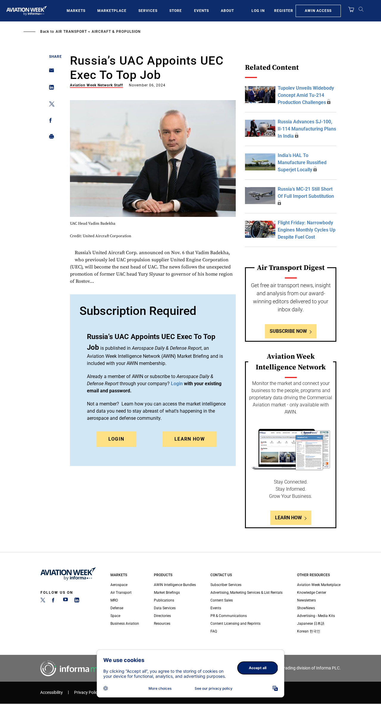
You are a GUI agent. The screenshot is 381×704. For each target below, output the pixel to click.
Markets (76, 11)
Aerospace (118, 585)
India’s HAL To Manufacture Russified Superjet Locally (302, 162)
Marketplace (112, 11)
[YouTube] (65, 601)
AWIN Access (318, 11)
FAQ (213, 631)
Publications (164, 600)
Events (201, 11)
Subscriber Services (225, 585)
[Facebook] (54, 601)
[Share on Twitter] (50, 105)
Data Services (165, 608)
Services (147, 11)
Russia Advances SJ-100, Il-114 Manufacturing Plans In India (307, 129)
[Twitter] (42, 601)
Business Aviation (124, 623)
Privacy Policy (87, 692)
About (227, 11)
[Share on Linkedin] (50, 88)
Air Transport (71, 31)
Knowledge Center (311, 592)
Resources (162, 623)
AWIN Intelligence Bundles (175, 585)
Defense (116, 608)
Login (116, 439)
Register (283, 11)
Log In (258, 11)
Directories (162, 616)
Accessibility (51, 692)
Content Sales (221, 600)
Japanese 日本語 (310, 623)
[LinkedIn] (76, 601)
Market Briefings (167, 592)
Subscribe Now (288, 331)
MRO (114, 600)
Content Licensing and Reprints (235, 623)
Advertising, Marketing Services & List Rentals (246, 592)
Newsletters (306, 600)
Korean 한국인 (308, 631)
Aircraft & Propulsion (116, 31)
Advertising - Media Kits (316, 616)
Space (115, 616)
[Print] (50, 138)
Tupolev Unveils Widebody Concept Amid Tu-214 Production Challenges (306, 95)
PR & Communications (228, 616)
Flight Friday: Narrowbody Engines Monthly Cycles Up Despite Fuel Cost (306, 230)
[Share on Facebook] (50, 121)
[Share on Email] (50, 72)
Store (175, 11)
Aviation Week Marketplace (319, 585)
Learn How (189, 439)
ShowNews (306, 608)
